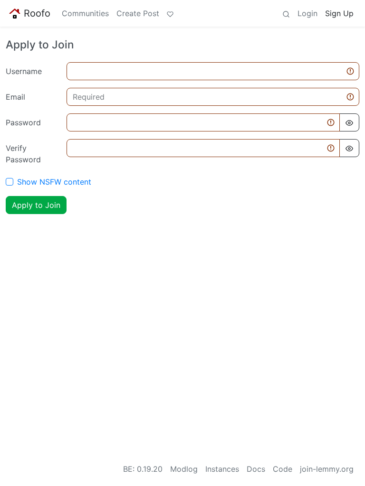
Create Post (137, 13)
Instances (222, 469)
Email (15, 97)
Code (282, 469)
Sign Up (339, 13)
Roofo (37, 13)
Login (307, 13)
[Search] (286, 13)
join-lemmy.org (327, 469)
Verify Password (23, 153)
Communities (85, 13)
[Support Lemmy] (170, 13)
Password (23, 122)
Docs (256, 469)
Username (24, 71)
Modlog (184, 469)
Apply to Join (36, 205)
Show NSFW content (54, 182)
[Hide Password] (349, 122)
